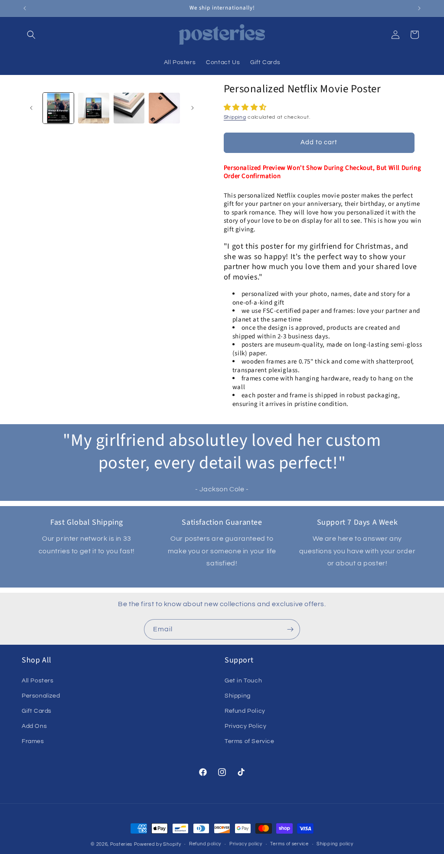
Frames (33, 741)
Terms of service (289, 843)
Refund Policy (245, 711)
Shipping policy (335, 843)
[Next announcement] (419, 8)
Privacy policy (245, 843)
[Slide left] (31, 107)
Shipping (235, 117)
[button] (246, 107)
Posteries (121, 844)
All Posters (38, 681)
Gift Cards (37, 711)
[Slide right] (192, 107)
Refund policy (205, 843)
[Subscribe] (290, 629)
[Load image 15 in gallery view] (164, 108)
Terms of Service (249, 741)
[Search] (31, 34)
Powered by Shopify (157, 844)
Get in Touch (243, 681)
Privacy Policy (245, 726)
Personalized (41, 696)
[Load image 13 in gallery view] (93, 108)
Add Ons (34, 726)
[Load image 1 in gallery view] (58, 108)
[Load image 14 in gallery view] (129, 108)
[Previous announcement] (24, 8)
